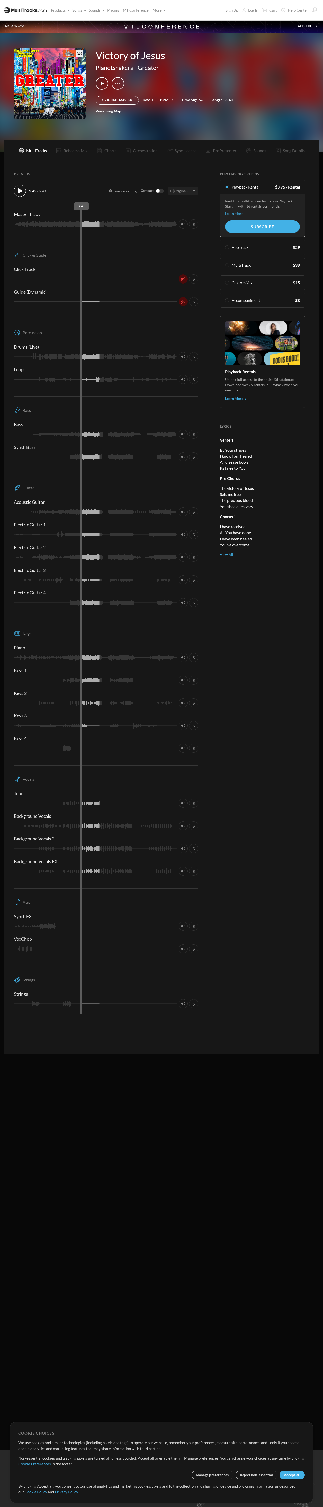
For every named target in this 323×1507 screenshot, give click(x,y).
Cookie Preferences (34, 1464)
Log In (253, 10)
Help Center (298, 10)
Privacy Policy (66, 1492)
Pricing (113, 10)
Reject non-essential (256, 1475)
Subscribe (262, 226)
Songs (77, 10)
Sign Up (232, 10)
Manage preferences (212, 1475)
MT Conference (136, 10)
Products (58, 10)
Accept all (292, 1475)
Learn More (234, 213)
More (157, 10)
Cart (273, 10)
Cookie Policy (36, 1492)
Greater (148, 67)
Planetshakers (114, 67)
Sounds (95, 10)
